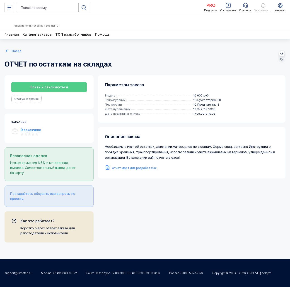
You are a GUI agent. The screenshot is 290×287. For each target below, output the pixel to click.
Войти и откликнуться (49, 87)
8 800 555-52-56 (192, 273)
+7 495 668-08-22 (65, 273)
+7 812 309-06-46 (123, 273)
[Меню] (9, 7)
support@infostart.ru (18, 273)
